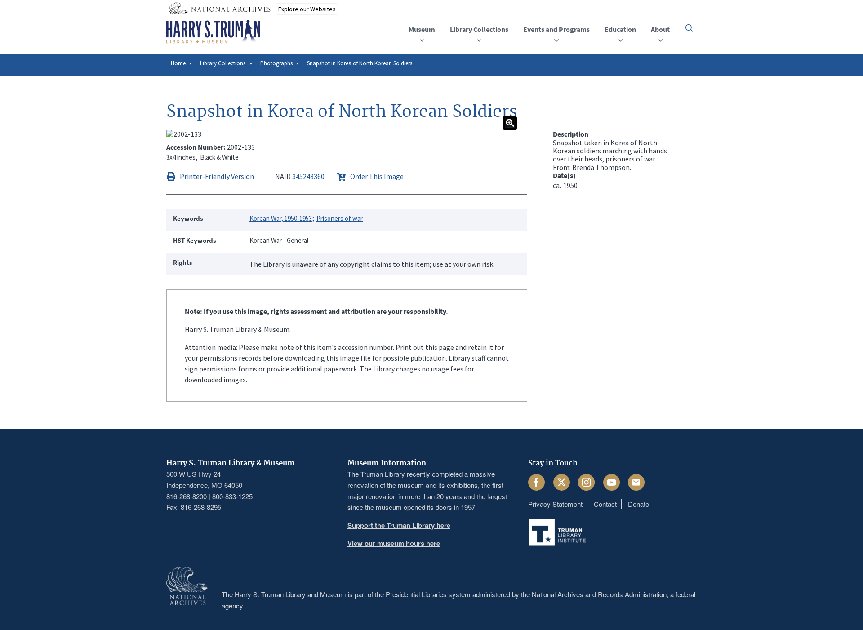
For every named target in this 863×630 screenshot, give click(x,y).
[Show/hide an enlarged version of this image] (510, 123)
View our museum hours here (393, 543)
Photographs (276, 63)
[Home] (213, 32)
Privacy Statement (555, 504)
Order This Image (377, 176)
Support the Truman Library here (398, 525)
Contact (605, 504)
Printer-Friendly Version (217, 176)
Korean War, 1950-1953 (280, 218)
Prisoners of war (339, 218)
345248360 (308, 176)
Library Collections (222, 63)
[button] (689, 28)
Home (178, 63)
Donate (638, 504)
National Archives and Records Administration (599, 594)
